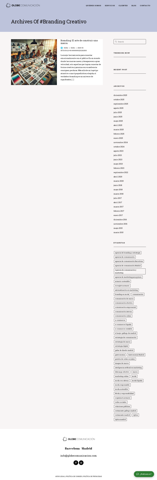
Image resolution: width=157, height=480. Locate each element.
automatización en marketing (126, 290)
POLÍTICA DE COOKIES (74, 476)
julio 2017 (118, 198)
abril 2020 (118, 177)
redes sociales (120, 402)
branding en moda (122, 294)
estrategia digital (121, 346)
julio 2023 (118, 155)
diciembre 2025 (120, 95)
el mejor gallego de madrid (125, 333)
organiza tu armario (122, 398)
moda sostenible (121, 389)
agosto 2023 (118, 151)
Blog (133, 5)
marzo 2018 (118, 194)
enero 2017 (118, 215)
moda (134, 376)
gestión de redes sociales (125, 359)
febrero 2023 (119, 168)
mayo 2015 (118, 228)
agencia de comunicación (125, 257)
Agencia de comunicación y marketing (125, 271)
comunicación (137, 294)
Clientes (123, 5)
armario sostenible (122, 281)
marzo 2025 (119, 129)
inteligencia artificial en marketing (128, 367)
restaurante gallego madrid (125, 411)
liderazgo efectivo (122, 372)
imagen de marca (122, 363)
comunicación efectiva (123, 303)
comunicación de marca (124, 299)
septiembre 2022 (121, 172)
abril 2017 (118, 202)
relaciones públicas (122, 406)
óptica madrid (120, 419)
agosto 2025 (118, 108)
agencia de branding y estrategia (127, 253)
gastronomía (120, 355)
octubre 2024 (119, 147)
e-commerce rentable (123, 329)
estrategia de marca (122, 342)
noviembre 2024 (121, 142)
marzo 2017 (119, 207)
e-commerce (120, 320)
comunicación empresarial (125, 307)
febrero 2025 (119, 134)
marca (135, 372)
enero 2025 (118, 138)
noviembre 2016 (120, 224)
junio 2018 (118, 185)
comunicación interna (123, 311)
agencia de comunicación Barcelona (129, 261)
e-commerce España (123, 324)
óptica (135, 415)
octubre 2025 (119, 99)
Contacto (145, 5)
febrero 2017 (119, 211)
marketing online (122, 376)
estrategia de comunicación (125, 337)
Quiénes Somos (93, 5)
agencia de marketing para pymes (128, 277)
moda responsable (122, 385)
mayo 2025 (118, 121)
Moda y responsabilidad (124, 393)
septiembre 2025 (121, 104)
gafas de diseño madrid (124, 350)
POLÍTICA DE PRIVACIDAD (92, 476)
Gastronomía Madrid (136, 355)
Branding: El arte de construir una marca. (79, 42)
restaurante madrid (122, 415)
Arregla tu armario (122, 286)
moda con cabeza (122, 380)
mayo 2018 (118, 189)
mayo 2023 (118, 164)
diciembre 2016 (120, 219)
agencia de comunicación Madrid (128, 265)
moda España (137, 380)
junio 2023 (118, 159)
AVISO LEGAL (60, 476)
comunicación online (123, 316)
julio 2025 (118, 112)
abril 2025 (118, 125)
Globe (66, 48)
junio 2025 (118, 116)
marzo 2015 (118, 232)
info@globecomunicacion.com (78, 455)
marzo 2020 (119, 181)
